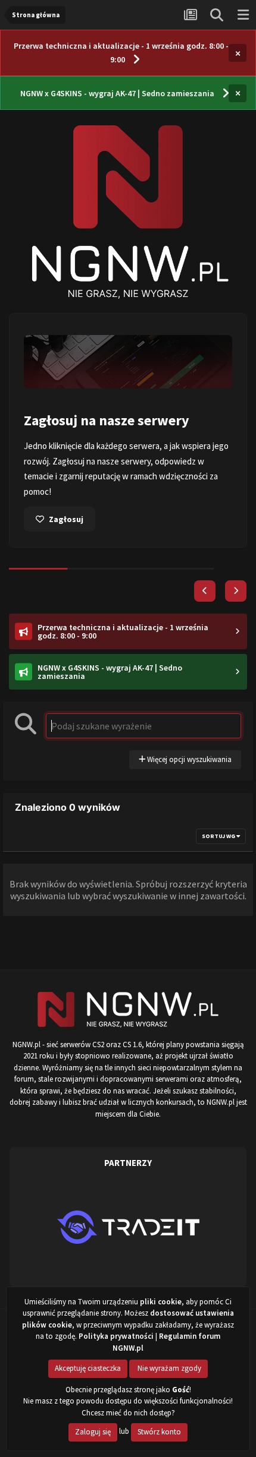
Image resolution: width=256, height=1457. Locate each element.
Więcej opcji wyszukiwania (188, 759)
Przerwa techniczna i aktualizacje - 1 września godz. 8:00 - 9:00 (121, 52)
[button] (205, 591)
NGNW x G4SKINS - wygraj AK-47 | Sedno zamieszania (117, 93)
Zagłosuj (66, 519)
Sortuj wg (219, 836)
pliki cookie (161, 1302)
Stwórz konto (159, 1432)
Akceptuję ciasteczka (88, 1368)
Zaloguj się (93, 1432)
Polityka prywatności (116, 1336)
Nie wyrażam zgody (168, 1368)
